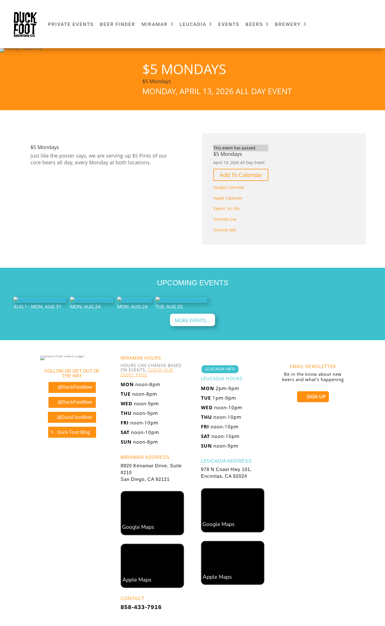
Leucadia (193, 24)
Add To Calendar (241, 175)
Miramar (154, 24)
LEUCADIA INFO (220, 369)
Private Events (71, 24)
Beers (254, 24)
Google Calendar (229, 187)
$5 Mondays (156, 81)
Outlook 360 (224, 230)
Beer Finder (117, 24)
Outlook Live (224, 219)
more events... (192, 320)
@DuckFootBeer (74, 387)
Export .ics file (226, 208)
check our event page (147, 372)
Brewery (288, 24)
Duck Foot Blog (73, 432)
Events (228, 24)
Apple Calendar (228, 198)
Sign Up (316, 396)
